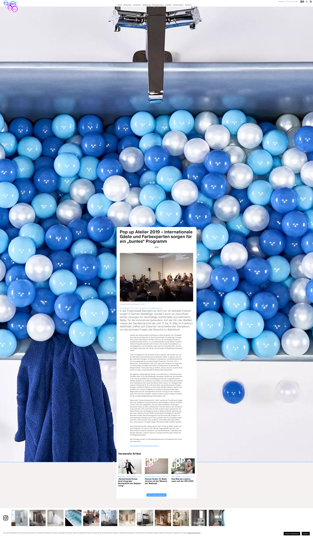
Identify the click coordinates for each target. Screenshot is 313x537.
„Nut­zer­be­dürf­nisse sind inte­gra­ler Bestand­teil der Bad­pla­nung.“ (129, 482)
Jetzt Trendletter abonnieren (156, 495)
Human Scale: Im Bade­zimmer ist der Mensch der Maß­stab (156, 481)
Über (291, 1)
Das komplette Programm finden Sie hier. (144, 446)
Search (306, 1)
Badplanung (147, 5)
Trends (119, 5)
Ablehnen (306, 534)
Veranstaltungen (125, 308)
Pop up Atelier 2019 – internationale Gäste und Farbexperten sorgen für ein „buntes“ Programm (156, 236)
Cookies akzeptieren (292, 534)
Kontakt (296, 1)
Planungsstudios (158, 5)
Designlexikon (282, 1)
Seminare (188, 5)
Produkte (168, 5)
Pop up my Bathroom (141, 308)
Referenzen (127, 5)
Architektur (137, 5)
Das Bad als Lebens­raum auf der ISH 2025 (182, 480)
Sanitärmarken (178, 5)
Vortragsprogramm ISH (155, 308)
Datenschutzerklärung (193, 533)
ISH (288, 1)
